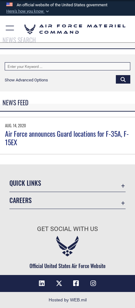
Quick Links (25, 183)
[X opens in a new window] (59, 283)
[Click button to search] (123, 79)
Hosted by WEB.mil (68, 299)
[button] (28, 11)
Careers (20, 200)
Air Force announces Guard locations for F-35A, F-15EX (67, 138)
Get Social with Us (67, 229)
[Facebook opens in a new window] (76, 283)
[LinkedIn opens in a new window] (41, 283)
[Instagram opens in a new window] (93, 283)
